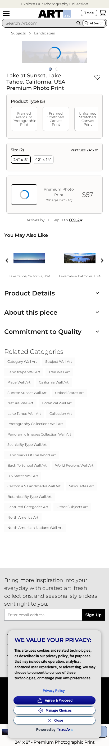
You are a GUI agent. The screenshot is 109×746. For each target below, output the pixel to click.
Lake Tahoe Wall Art (24, 413)
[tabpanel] (54, 178)
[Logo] (54, 14)
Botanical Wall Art (57, 403)
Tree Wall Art (59, 372)
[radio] (21, 159)
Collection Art (60, 413)
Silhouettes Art (81, 486)
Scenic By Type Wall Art (27, 444)
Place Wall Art (18, 382)
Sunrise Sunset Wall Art (27, 393)
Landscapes (44, 33)
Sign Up (93, 614)
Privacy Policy (54, 690)
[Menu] (6, 13)
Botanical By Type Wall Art (29, 496)
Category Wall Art (22, 361)
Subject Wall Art (58, 361)
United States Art (69, 393)
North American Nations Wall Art (35, 527)
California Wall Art (54, 382)
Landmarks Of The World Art (31, 455)
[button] (54, 4)
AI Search (96, 23)
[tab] (24, 119)
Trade (89, 13)
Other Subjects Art (72, 507)
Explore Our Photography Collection (54, 4)
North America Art (22, 517)
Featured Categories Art (27, 507)
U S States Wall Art (22, 476)
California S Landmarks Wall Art (34, 486)
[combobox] (38, 23)
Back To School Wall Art (27, 465)
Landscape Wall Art (23, 372)
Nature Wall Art (20, 403)
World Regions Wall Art (74, 465)
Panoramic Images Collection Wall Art (39, 434)
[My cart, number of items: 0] (102, 13)
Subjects (18, 33)
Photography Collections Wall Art (35, 424)
